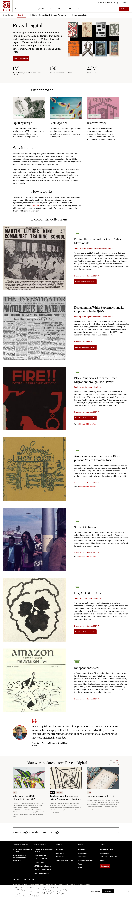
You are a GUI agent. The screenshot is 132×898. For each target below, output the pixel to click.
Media (80, 868)
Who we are (73, 9)
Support (103, 860)
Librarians (59, 850)
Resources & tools (56, 9)
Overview (21, 15)
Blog (14, 792)
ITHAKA (23, 884)
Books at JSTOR (40, 855)
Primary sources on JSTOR (100, 796)
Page (89, 792)
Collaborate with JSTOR (108, 857)
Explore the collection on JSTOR (85, 276)
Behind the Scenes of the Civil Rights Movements (48, 15)
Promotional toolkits (85, 860)
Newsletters (104, 853)
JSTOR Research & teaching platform (19, 856)
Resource (59, 792)
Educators (60, 857)
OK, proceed (107, 891)
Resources (82, 857)
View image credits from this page (36, 832)
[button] (117, 762)
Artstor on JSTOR (40, 859)
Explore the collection (82, 342)
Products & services (22, 9)
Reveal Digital (39, 862)
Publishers (60, 853)
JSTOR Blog (82, 850)
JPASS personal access (42, 866)
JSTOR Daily (17, 861)
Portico (34, 205)
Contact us (124, 9)
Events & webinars (106, 850)
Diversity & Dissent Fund (87, 424)
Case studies (82, 853)
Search (124, 3)
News (80, 864)
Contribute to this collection (85, 282)
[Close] (129, 891)
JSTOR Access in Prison (42, 870)
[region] (66, 891)
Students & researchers (64, 860)
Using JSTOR (39, 9)
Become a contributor (79, 15)
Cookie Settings (95, 891)
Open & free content (41, 873)
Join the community (21, 58)
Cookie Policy (36, 896)
